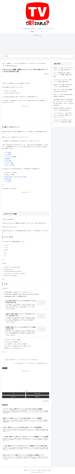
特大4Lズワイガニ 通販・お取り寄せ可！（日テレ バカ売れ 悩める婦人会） (63, 85)
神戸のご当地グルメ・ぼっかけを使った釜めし (16, 176)
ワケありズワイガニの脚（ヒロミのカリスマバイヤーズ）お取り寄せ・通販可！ (63, 120)
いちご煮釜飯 (8, 154)
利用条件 (25, 470)
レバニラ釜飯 (8, 152)
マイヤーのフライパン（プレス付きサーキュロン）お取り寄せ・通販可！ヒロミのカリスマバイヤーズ (63, 115)
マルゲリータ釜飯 (9, 162)
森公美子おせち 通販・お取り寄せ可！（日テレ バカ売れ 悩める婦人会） (63, 109)
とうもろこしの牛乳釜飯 (10, 156)
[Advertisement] (37, 44)
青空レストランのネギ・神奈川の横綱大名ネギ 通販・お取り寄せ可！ (63, 90)
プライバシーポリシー (33, 470)
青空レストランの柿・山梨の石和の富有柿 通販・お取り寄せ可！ (63, 95)
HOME (49, 470)
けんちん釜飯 (8, 160)
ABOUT (39, 470)
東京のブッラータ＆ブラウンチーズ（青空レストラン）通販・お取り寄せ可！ (63, 68)
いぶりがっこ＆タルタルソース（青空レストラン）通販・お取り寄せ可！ (63, 80)
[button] (74, 56)
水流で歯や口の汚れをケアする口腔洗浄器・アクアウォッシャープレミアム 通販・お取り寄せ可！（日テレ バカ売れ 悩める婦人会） (63, 102)
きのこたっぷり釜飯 (9, 165)
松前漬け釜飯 (8, 178)
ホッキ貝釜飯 (8, 181)
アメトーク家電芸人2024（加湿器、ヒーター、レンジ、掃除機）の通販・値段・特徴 (63, 74)
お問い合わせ (44, 470)
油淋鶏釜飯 (7, 158)
